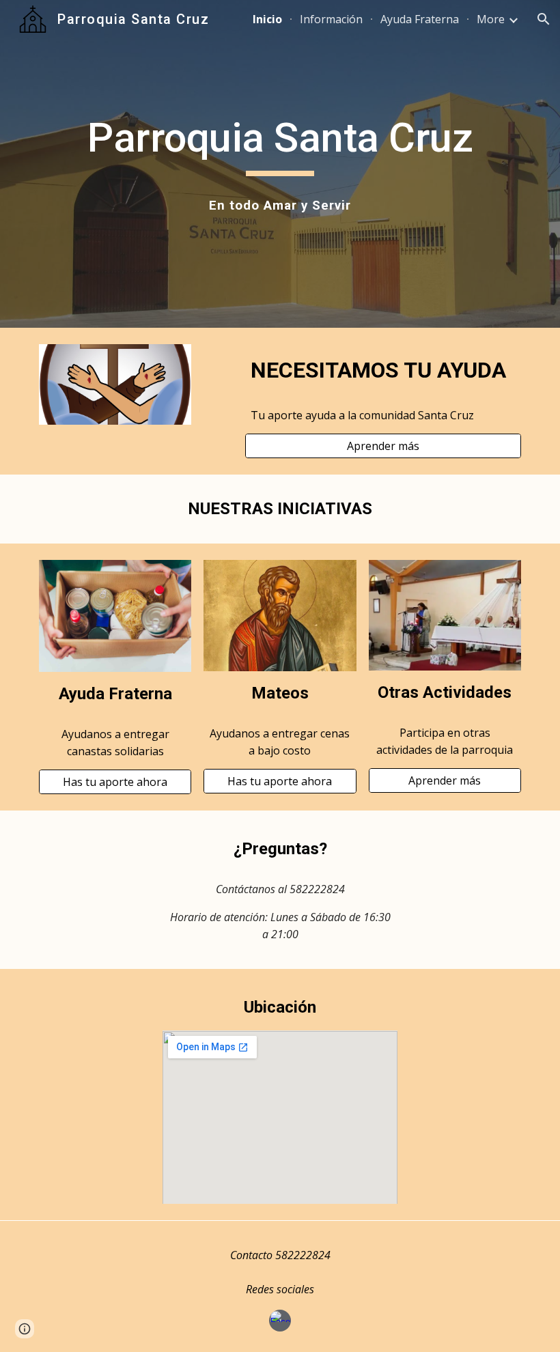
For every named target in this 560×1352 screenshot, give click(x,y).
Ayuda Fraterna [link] (419, 19)
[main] (280, 144)
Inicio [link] (267, 19)
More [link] (491, 19)
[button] (543, 19)
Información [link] (331, 19)
